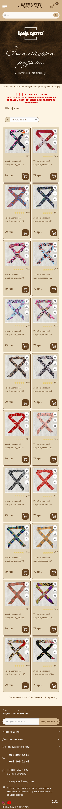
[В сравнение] (26, 137)
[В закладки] (27, 131)
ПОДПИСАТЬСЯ (49, 721)
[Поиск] (56, 15)
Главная (7, 86)
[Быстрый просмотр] (27, 142)
